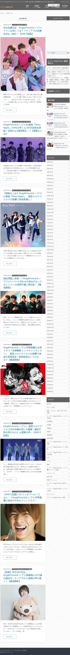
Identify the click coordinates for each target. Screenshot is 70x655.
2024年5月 (50, 185)
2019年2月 (50, 358)
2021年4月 (50, 270)
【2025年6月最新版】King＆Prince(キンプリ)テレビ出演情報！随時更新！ (57, 107)
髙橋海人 (49, 428)
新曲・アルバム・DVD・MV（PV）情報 (57, 411)
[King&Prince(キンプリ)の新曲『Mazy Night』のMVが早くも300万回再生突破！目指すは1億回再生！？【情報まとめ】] (22, 161)
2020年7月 (50, 300)
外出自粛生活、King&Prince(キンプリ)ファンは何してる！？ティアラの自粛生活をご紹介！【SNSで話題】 (22, 30)
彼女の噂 (49, 476)
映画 (48, 464)
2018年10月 (50, 371)
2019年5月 (50, 347)
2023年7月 (50, 199)
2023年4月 (50, 202)
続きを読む (9, 110)
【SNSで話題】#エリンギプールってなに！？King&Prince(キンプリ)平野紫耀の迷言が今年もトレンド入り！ (22, 497)
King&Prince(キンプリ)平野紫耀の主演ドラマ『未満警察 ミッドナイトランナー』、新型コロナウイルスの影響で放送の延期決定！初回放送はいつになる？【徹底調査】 (22, 353)
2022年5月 (50, 226)
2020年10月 (50, 290)
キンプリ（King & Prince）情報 (56, 497)
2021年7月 (50, 260)
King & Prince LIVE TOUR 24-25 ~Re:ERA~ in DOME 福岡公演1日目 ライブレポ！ (57, 126)
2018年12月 (50, 364)
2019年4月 (50, 351)
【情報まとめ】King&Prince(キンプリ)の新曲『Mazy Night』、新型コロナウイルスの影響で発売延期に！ (22, 196)
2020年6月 (50, 303)
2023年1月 (50, 206)
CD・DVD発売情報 (55, 6)
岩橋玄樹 (49, 435)
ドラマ (49, 461)
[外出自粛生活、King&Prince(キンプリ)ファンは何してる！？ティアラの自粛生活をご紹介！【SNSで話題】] (22, 90)
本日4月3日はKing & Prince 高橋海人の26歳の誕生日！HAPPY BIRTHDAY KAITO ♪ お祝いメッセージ (57, 136)
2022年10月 (50, 212)
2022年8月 (50, 219)
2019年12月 (50, 324)
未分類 (49, 404)
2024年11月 (50, 182)
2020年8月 (50, 297)
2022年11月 (50, 209)
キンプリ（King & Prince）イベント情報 (57, 442)
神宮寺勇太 (50, 438)
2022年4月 (50, 229)
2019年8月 (50, 337)
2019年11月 (50, 327)
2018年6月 (50, 384)
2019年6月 (50, 344)
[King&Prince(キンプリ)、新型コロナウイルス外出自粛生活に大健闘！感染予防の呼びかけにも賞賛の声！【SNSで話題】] (22, 459)
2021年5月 (50, 266)
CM (48, 457)
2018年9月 (50, 374)
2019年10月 (50, 331)
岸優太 (49, 431)
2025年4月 (50, 168)
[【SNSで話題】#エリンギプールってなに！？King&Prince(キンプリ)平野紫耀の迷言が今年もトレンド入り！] (22, 540)
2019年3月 (50, 354)
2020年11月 (50, 287)
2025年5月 (50, 165)
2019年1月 (50, 361)
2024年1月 (50, 192)
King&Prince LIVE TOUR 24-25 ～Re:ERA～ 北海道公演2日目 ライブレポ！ (57, 146)
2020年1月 (50, 320)
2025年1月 (50, 175)
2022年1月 (50, 239)
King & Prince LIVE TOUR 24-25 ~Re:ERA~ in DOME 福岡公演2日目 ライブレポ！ (57, 116)
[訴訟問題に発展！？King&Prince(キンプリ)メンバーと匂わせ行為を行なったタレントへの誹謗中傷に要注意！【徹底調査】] (22, 313)
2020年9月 (50, 293)
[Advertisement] (58, 36)
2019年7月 (50, 341)
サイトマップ (65, 2)
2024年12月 (50, 179)
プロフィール (51, 473)
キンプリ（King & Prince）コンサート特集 (57, 489)
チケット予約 (51, 407)
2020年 (8, 13)
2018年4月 (50, 391)
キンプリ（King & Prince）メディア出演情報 (57, 453)
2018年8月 (50, 378)
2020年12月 (50, 283)
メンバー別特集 (36, 6)
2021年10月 (50, 249)
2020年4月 (50, 310)
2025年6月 (50, 162)
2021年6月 (50, 263)
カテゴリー (65, 6)
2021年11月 (50, 246)
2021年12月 (50, 243)
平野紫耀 (49, 421)
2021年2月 (50, 276)
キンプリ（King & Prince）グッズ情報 (57, 448)
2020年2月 (50, 317)
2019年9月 (50, 334)
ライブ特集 (46, 6)
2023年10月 (50, 195)
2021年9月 (50, 253)
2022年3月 (50, 233)
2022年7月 (50, 222)
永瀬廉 (49, 425)
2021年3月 (50, 273)
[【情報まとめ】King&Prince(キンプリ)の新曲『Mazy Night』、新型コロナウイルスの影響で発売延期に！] (22, 246)
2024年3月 (50, 189)
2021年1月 (50, 280)
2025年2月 (50, 172)
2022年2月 (50, 236)
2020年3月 (50, 314)
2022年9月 (50, 216)
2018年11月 (50, 368)
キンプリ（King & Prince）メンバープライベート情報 (57, 469)
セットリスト (51, 494)
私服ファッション (52, 480)
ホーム (27, 6)
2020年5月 (50, 307)
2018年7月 (50, 381)
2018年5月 (50, 388)
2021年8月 (50, 256)
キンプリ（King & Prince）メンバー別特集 (57, 417)
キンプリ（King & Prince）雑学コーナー (57, 484)
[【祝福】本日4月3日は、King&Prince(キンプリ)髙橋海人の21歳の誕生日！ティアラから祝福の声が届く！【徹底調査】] (22, 619)
